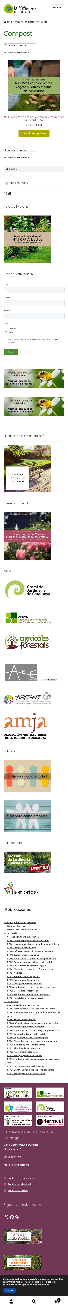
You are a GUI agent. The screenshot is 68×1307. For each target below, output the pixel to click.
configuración (42, 1284)
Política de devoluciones (21, 1178)
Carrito (52, 1299)
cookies (18, 1278)
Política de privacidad (19, 1184)
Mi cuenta (11, 1301)
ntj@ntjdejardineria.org (16, 1164)
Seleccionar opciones (34, 133)
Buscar (34, 1301)
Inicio (9, 21)
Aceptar (9, 1290)
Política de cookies (18, 1190)
